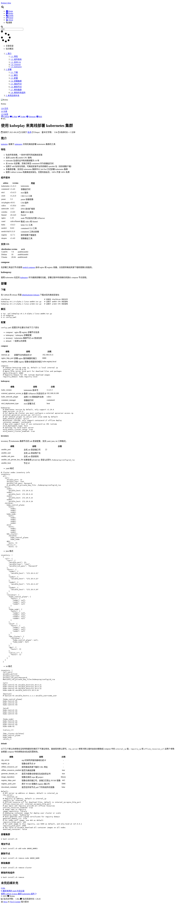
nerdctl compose (29, 267)
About (10, 20)
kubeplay (4, 144)
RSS (40, 117)
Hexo (5, 902)
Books (10, 13)
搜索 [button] (10, 23)
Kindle (10, 15)
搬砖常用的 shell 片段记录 (13, 891)
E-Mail (14, 117)
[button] (2, 31)
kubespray (19, 144)
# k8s (3, 888)
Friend (10, 18)
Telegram (32, 117)
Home (10, 11)
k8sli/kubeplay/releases (30, 295)
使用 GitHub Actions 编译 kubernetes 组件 (18, 894)
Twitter (23, 117)
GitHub (6, 117)
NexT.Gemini (15, 902)
